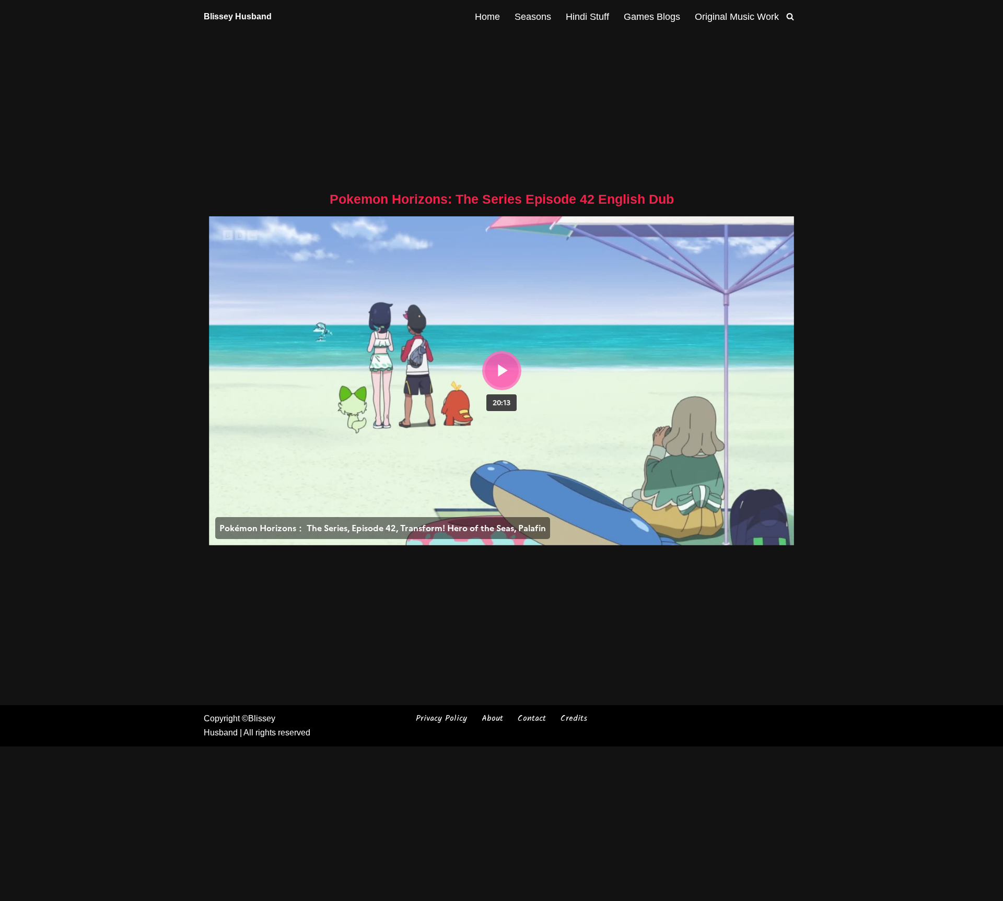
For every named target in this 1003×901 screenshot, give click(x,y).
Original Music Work (737, 16)
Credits (574, 718)
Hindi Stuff (587, 16)
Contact (532, 718)
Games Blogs (652, 16)
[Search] (790, 16)
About (492, 718)
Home (487, 16)
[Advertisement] (501, 110)
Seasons (533, 16)
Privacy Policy (441, 718)
